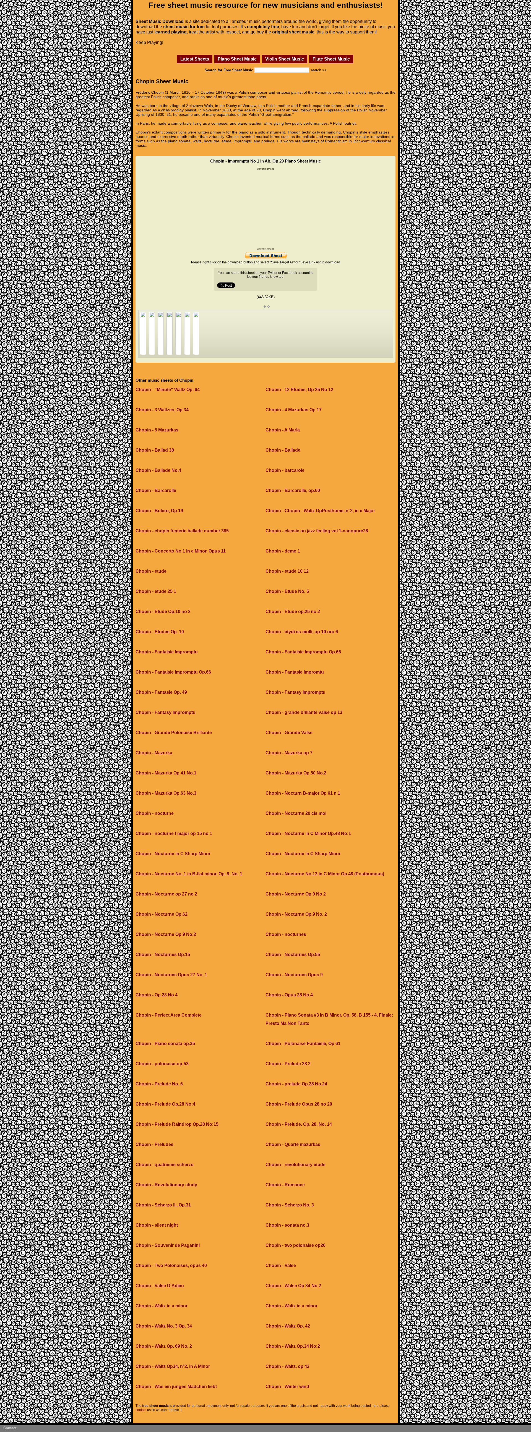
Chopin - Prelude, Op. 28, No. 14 (299, 1124)
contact (141, 1410)
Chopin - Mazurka (154, 752)
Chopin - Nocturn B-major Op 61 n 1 (303, 793)
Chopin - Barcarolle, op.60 (293, 490)
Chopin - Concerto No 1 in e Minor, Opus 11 (181, 551)
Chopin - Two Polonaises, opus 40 (171, 1265)
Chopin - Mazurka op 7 (289, 752)
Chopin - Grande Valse (289, 732)
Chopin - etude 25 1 (156, 591)
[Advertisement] (265, 209)
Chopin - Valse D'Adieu (160, 1285)
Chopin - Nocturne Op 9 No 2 (296, 894)
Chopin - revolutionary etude (296, 1164)
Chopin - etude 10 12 (287, 571)
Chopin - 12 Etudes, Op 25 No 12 (299, 389)
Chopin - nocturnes (286, 934)
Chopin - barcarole (285, 470)
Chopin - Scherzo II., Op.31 (163, 1205)
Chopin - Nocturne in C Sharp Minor (173, 853)
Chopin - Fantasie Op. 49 (161, 692)
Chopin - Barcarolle (156, 490)
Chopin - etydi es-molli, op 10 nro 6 (302, 631)
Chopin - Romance (285, 1184)
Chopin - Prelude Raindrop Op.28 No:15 (177, 1124)
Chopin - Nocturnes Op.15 (163, 954)
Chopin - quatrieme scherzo (165, 1164)
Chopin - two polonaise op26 (296, 1245)
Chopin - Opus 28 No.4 (289, 995)
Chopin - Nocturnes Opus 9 (294, 974)
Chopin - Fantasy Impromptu (296, 692)
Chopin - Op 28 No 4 (157, 995)
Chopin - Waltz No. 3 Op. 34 (164, 1326)
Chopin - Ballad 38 (155, 450)
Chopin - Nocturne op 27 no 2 (166, 894)
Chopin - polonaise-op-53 (162, 1063)
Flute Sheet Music (331, 58)
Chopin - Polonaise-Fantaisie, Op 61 (303, 1043)
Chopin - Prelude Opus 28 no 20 (299, 1104)
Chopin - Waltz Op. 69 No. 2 (164, 1346)
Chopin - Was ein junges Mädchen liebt (176, 1386)
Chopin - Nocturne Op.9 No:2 (166, 934)
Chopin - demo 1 (283, 551)
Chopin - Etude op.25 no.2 (293, 611)
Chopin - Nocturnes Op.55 (293, 954)
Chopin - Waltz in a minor (162, 1305)
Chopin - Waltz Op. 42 (288, 1326)
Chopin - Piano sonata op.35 (165, 1043)
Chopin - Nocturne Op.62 (162, 914)
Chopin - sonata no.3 (287, 1225)
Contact (9, 1428)
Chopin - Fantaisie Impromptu (167, 652)
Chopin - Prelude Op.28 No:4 (165, 1104)
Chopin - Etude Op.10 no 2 (163, 611)
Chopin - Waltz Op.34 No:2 (293, 1346)
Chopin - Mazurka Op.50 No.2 (296, 773)
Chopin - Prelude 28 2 (288, 1063)
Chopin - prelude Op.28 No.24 (296, 1084)
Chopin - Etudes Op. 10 (160, 631)
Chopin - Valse (281, 1265)
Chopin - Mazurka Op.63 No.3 (166, 793)
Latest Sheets (194, 58)
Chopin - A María (283, 430)
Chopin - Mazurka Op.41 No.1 (166, 773)
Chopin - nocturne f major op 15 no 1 (174, 833)
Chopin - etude (151, 571)
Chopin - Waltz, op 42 (287, 1366)
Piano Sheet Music (237, 58)
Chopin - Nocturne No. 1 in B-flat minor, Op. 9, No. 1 (189, 873)
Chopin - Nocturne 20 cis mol (296, 813)
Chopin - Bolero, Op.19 (159, 510)
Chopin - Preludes (154, 1144)
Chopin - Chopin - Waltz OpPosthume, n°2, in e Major (320, 510)
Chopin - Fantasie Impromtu (295, 672)
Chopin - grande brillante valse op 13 (304, 712)
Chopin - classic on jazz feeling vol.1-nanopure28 (317, 530)
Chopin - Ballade (283, 450)
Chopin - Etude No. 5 (287, 591)
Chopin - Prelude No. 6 (159, 1084)
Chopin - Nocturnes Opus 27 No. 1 (171, 974)
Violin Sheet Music (284, 58)
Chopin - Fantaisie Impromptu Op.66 (303, 652)
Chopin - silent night (157, 1225)
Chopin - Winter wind (287, 1386)
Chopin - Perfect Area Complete (169, 1015)
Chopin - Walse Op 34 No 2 (293, 1285)
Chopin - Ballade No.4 (158, 470)
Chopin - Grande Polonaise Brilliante (174, 732)
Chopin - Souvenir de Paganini (168, 1245)
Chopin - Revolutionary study (166, 1184)
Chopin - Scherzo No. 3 (290, 1205)
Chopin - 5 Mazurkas (157, 430)
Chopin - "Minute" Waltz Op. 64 (168, 389)
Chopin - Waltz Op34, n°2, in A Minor (173, 1366)
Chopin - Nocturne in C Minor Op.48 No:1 (308, 833)
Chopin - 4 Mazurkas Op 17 (294, 409)
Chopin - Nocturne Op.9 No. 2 (296, 914)
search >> (318, 70)
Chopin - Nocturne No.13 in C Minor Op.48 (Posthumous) (325, 873)
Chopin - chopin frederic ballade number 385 (182, 530)
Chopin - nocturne (155, 813)
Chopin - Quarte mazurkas (293, 1144)
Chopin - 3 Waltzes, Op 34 (162, 409)
